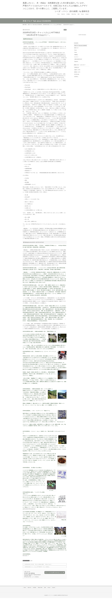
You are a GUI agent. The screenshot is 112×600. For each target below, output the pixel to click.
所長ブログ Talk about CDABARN (80, 45)
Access (49, 587)
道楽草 (65, 29)
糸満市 (51, 297)
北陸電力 (39, 326)
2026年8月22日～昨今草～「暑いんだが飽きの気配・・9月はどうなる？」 (38, 564)
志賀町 (49, 326)
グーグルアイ (39, 400)
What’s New (40, 587)
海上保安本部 (29, 301)
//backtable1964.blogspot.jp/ (29, 508)
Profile (75, 52)
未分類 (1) (76, 76)
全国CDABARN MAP (78, 59)
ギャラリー (76, 56)
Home (25, 587)
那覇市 (34, 301)
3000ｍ (47, 307)
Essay (75, 50)
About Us (29, 587)
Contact (53, 587)
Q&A (45, 587)
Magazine (76, 61)
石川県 (43, 323)
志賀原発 (43, 326)
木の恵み (34, 587)
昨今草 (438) (76, 74)
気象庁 (38, 325)
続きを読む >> (26, 555)
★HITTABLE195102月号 (29, 43)
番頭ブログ (76, 47)
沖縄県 (48, 297)
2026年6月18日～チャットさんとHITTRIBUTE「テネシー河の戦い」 (37, 566)
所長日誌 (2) (76, 67)
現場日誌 (76, 54)
